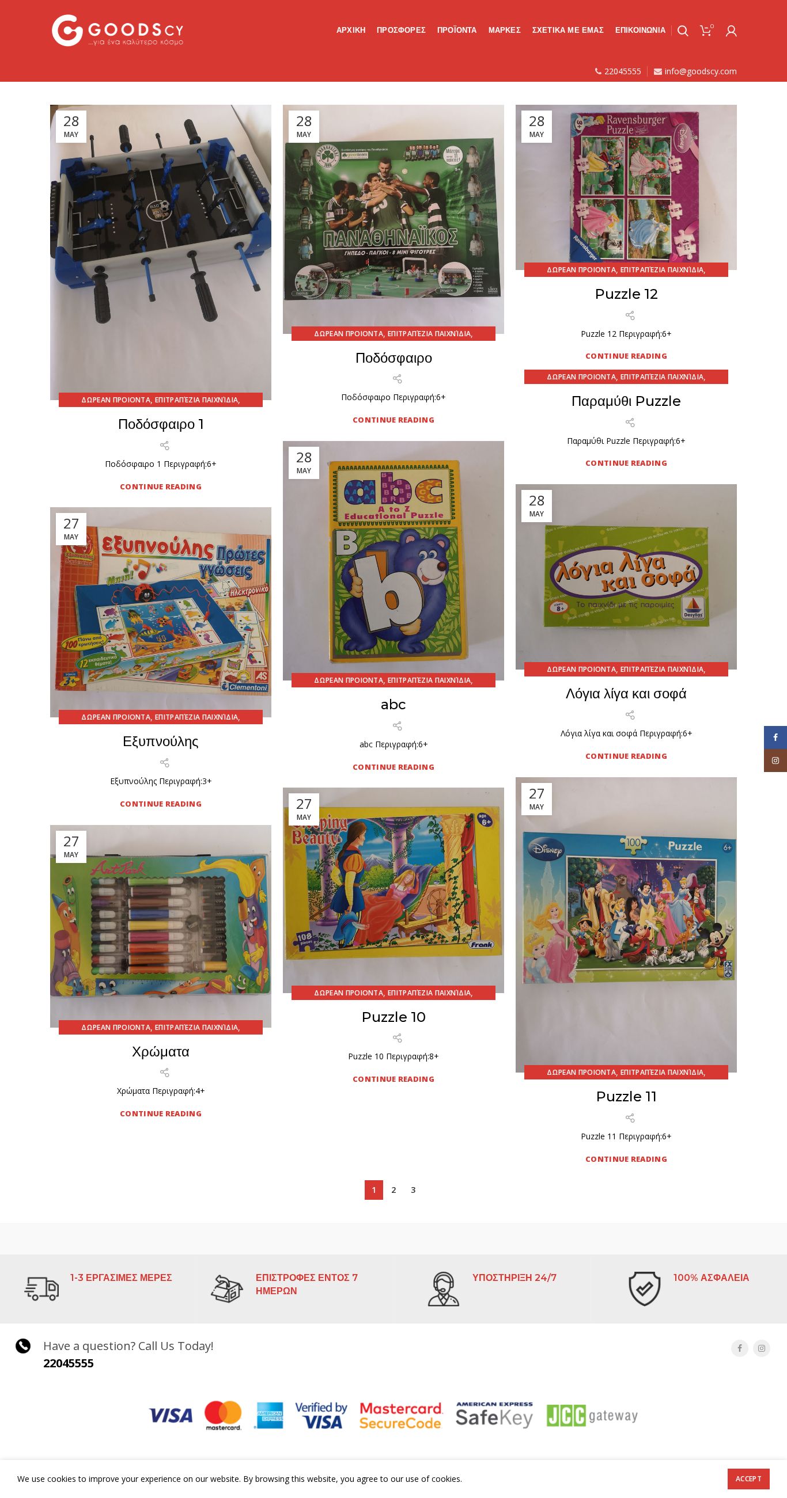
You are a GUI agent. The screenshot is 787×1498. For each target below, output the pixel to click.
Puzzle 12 (626, 294)
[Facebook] (739, 1348)
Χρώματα (161, 1051)
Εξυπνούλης (161, 741)
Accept (749, 1479)
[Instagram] (761, 1348)
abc (393, 704)
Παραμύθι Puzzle (626, 401)
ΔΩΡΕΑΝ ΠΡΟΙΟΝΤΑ (116, 400)
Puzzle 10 (393, 1017)
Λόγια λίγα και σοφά (626, 693)
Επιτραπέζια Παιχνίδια (196, 400)
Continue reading (161, 487)
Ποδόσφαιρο (393, 357)
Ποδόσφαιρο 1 (161, 424)
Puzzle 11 (626, 1096)
